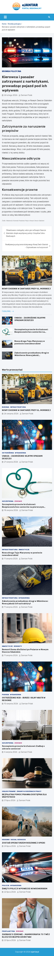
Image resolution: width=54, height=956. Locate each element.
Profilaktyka (8, 931)
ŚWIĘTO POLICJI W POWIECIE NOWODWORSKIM (24, 888)
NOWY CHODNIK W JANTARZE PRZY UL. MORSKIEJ (26, 289)
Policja (5, 885)
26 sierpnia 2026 (11, 414)
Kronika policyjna (11, 71)
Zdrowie (18, 501)
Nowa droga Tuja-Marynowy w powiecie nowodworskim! (29, 342)
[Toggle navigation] (5, 17)
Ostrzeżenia (8, 453)
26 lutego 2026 (10, 95)
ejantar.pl (35, 952)
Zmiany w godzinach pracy (29, 791)
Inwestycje (24, 549)
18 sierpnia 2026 (11, 510)
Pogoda (5, 694)
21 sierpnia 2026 (11, 462)
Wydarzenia (20, 453)
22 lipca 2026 (10, 892)
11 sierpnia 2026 (11, 559)
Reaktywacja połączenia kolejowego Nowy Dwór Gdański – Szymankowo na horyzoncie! (26, 245)
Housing (6, 839)
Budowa (5, 407)
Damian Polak (26, 95)
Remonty (18, 646)
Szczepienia (7, 501)
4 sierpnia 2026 (10, 752)
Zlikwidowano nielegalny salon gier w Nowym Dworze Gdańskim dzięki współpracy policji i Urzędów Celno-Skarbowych (26, 233)
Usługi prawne (9, 791)
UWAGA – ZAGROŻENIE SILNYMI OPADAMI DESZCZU (29, 319)
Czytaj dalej (6, 311)
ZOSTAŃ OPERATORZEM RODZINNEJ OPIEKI (23, 843)
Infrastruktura (18, 407)
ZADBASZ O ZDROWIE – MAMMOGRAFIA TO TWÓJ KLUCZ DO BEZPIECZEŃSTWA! (26, 935)
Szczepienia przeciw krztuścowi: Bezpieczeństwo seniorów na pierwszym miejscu (31, 332)
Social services (18, 839)
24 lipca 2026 (10, 846)
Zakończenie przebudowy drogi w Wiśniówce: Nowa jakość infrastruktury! (31, 355)
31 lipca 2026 (9, 800)
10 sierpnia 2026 (11, 704)
